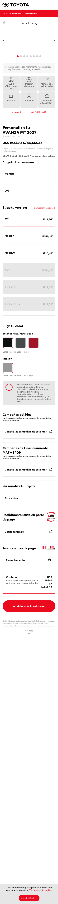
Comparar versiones (43, 208)
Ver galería (17, 112)
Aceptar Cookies (29, 897)
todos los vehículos (12, 13)
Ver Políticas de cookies (40, 889)
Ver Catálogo (37, 112)
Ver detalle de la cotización (29, 606)
